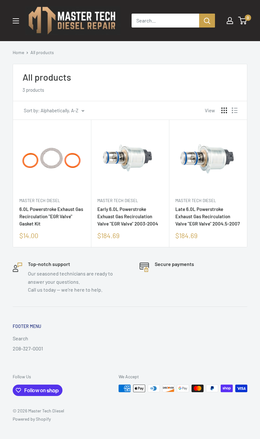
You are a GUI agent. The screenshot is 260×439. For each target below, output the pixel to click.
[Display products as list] (234, 110)
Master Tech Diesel (39, 200)
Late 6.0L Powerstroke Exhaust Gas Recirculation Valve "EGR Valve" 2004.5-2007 (207, 216)
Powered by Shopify (32, 419)
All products (42, 52)
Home (18, 52)
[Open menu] (16, 20)
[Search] (207, 21)
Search (20, 338)
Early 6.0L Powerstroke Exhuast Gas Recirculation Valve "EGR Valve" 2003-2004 (127, 216)
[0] (243, 20)
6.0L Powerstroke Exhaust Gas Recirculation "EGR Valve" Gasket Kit (51, 216)
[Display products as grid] (224, 110)
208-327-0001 (28, 348)
